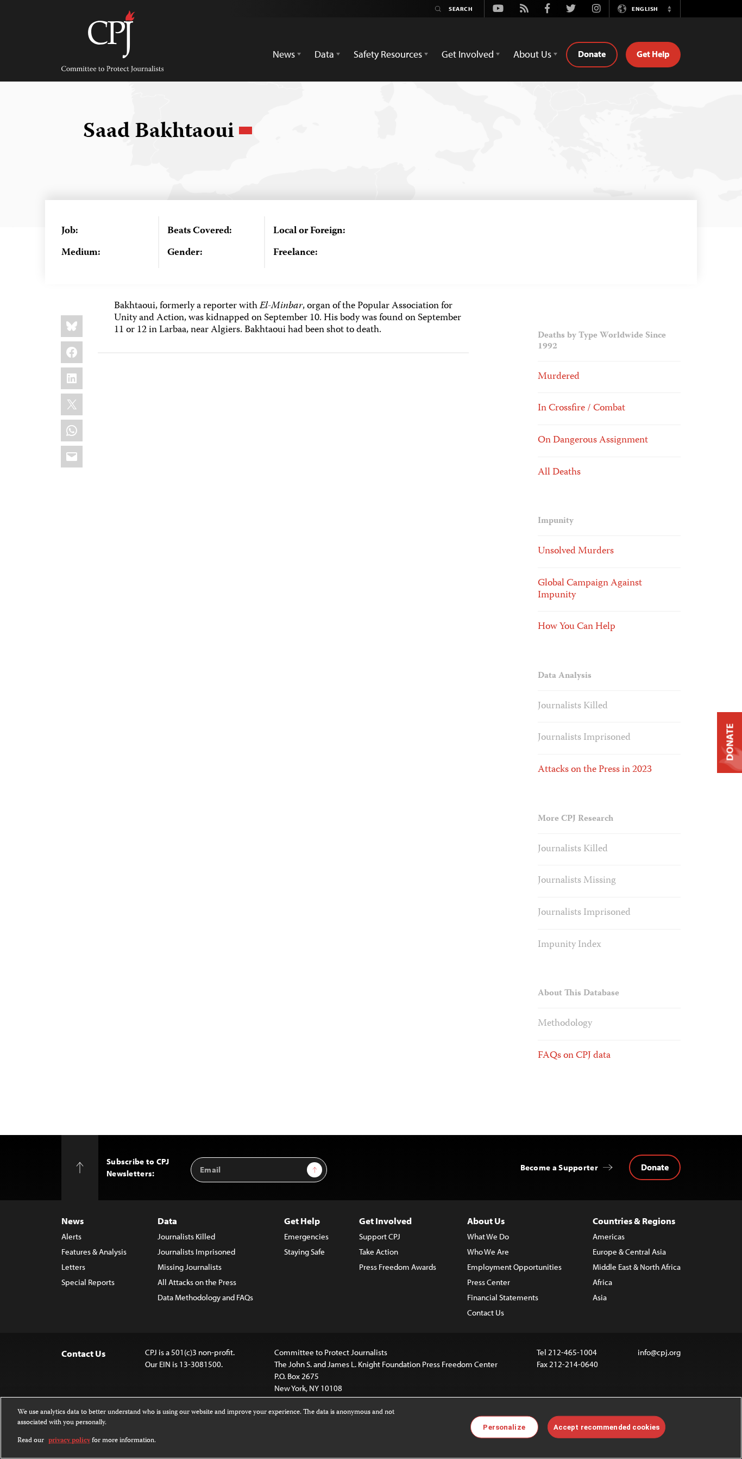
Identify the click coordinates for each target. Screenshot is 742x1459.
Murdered (559, 377)
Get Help (653, 53)
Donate (592, 53)
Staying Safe (304, 1251)
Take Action (378, 1251)
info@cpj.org (659, 1352)
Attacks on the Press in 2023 (595, 770)
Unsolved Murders (576, 551)
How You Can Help (576, 627)
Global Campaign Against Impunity (590, 589)
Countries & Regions (634, 1220)
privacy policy (69, 1440)
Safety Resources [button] (388, 54)
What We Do (488, 1236)
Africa (602, 1282)
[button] (669, 8)
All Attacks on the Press (197, 1282)
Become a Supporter (559, 1167)
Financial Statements (502, 1297)
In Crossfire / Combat (581, 408)
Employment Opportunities (514, 1267)
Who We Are (488, 1251)
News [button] (284, 54)
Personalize (504, 1427)
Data (167, 1220)
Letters (73, 1267)
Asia (600, 1297)
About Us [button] (532, 54)
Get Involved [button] (468, 54)
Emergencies (306, 1236)
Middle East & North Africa (637, 1267)
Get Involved (385, 1220)
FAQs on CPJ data (574, 1056)
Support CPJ (379, 1236)
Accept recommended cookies (606, 1427)
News (72, 1220)
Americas (609, 1236)
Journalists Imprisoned (584, 738)
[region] (371, 1427)
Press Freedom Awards (397, 1267)
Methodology (565, 1023)
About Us (486, 1220)
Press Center (488, 1282)
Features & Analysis (94, 1251)
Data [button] (324, 54)
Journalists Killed (573, 706)
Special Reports (88, 1282)
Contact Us (485, 1312)
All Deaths (559, 472)
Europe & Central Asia (629, 1251)
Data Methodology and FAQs (205, 1297)
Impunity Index (569, 945)
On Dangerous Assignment (593, 440)
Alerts (71, 1236)
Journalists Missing (577, 880)
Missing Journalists (190, 1267)
